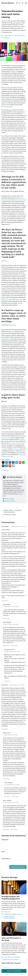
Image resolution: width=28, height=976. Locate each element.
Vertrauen (16, 959)
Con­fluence (4, 449)
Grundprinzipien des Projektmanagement (10, 897)
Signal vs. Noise (12, 325)
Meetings (6, 470)
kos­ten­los (21, 439)
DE (17, 3)
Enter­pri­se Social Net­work (16, 443)
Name (3, 851)
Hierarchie (6, 959)
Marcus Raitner (7, 3)
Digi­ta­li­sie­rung (8, 106)
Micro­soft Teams (7, 299)
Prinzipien (12, 916)
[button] (22, 3)
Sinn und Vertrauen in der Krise (11, 939)
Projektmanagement (16, 914)
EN (19, 3)
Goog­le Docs (19, 299)
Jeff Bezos (4, 260)
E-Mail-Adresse (6, 858)
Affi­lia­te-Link (7, 339)
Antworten (4, 600)
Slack (24, 436)
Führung (7, 38)
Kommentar (5, 839)
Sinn (11, 959)
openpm (6, 916)
